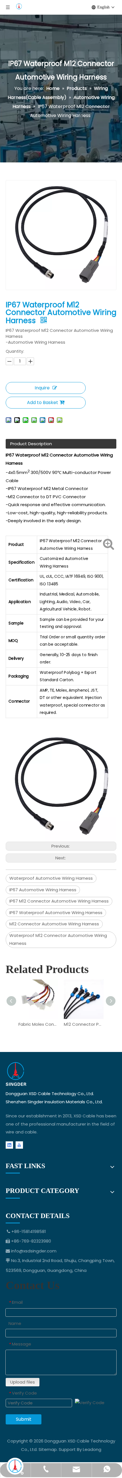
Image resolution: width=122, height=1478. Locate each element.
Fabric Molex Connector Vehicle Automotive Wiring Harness (38, 1024)
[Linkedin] (9, 1145)
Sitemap (48, 1449)
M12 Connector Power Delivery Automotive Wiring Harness (84, 1024)
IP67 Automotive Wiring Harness (42, 890)
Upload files (22, 1382)
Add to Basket (42, 402)
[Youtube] (19, 1145)
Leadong (92, 1449)
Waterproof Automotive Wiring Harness (51, 878)
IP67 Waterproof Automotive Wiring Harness (55, 913)
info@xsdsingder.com (33, 1251)
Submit (23, 1419)
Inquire (42, 388)
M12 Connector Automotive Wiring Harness (54, 924)
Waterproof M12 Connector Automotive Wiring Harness (58, 939)
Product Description (31, 444)
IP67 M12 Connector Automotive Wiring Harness (59, 901)
